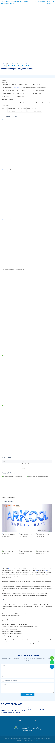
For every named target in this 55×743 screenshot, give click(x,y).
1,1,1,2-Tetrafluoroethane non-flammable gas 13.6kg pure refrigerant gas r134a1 (13, 711)
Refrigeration (11, 568)
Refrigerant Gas (18, 87)
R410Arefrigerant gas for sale (36, 710)
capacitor (11, 620)
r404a (36, 570)
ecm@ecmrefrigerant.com (43, 1)
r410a (45, 570)
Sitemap (36, 740)
